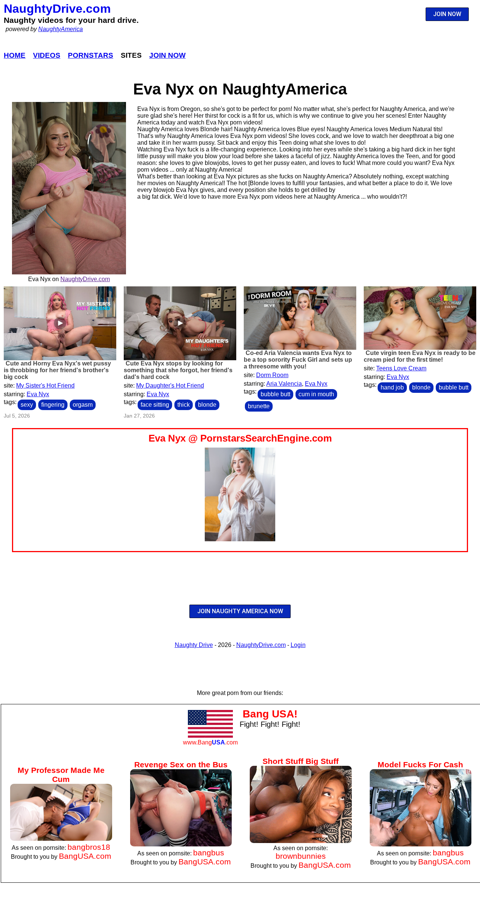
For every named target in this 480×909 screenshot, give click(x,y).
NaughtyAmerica (60, 29)
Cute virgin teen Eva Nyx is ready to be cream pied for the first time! (420, 356)
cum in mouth (316, 394)
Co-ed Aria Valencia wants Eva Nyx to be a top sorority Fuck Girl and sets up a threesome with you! (298, 360)
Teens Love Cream (401, 368)
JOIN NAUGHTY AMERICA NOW (240, 611)
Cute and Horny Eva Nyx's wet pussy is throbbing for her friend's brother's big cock (57, 370)
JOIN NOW (447, 14)
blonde (207, 404)
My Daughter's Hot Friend (170, 385)
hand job (392, 387)
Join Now (167, 55)
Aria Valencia (284, 383)
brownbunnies (301, 856)
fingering (52, 404)
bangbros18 (89, 847)
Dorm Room (272, 375)
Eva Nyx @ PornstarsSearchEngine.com (240, 438)
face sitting (155, 404)
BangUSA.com (85, 856)
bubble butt (275, 394)
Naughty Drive (194, 645)
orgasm (83, 404)
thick (183, 404)
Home (15, 55)
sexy (27, 404)
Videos (46, 55)
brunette (259, 406)
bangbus (208, 852)
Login (298, 645)
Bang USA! (270, 714)
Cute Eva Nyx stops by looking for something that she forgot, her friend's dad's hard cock (178, 370)
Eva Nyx (38, 394)
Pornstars (90, 55)
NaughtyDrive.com (57, 8)
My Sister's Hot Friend (45, 385)
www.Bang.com (210, 742)
